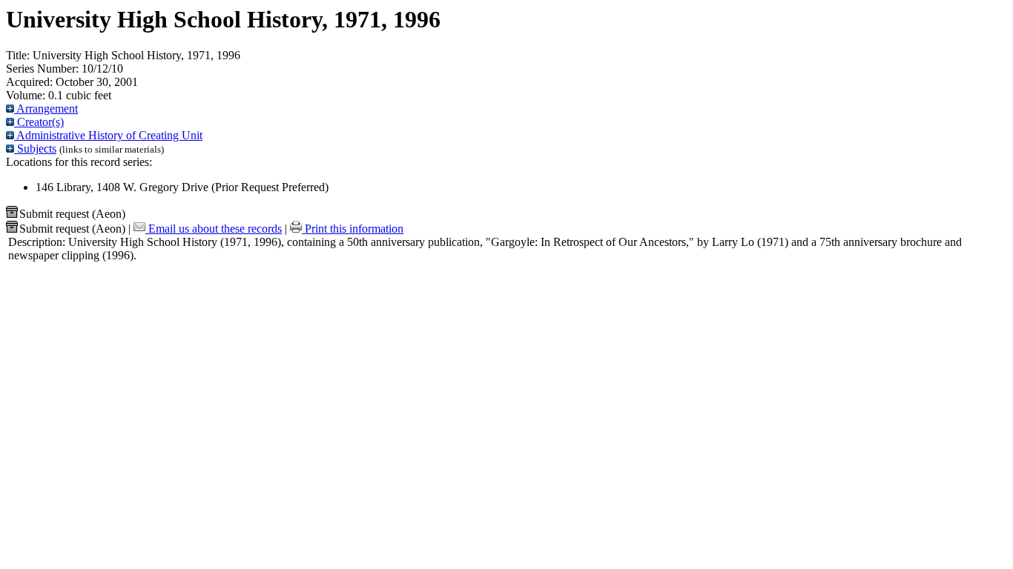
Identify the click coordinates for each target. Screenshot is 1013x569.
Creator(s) (39, 122)
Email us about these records (213, 228)
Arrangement (46, 108)
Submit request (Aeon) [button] (72, 213)
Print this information (352, 228)
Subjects (35, 148)
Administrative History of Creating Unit (108, 135)
